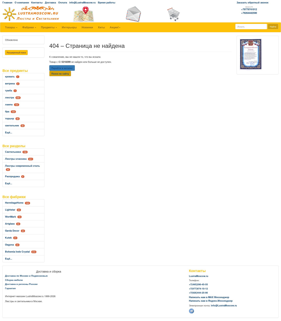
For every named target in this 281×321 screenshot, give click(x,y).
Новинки (87, 27)
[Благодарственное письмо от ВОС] (250, 54)
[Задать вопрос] (140, 14)
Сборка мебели (14, 279)
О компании (22, 2)
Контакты (37, 2)
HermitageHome (17, 202)
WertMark (12, 216)
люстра (12, 97)
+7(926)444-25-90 (198, 292)
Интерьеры (69, 27)
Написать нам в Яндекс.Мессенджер (211, 300)
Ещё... (8, 132)
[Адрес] (94, 14)
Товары (10, 27)
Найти (273, 26)
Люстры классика (18, 158)
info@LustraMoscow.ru (82, 2)
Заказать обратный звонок (252, 2)
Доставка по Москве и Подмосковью (26, 275)
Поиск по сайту (60, 73)
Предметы (48, 27)
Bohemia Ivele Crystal (20, 251)
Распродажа (14, 176)
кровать (11, 76)
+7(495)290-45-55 (198, 284)
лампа (11, 104)
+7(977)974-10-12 (198, 288)
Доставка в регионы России (21, 284)
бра (10, 111)
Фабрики (28, 27)
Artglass (12, 223)
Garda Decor (14, 230)
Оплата (62, 2)
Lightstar (12, 209)
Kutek (10, 237)
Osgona (11, 244)
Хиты (101, 27)
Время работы (106, 2)
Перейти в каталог (62, 68)
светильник (14, 125)
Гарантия (10, 288)
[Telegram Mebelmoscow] (191, 310)
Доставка (50, 2)
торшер (12, 118)
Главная (7, 2)
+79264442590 (249, 13)
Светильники (16, 152)
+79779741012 (249, 9)
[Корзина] (187, 14)
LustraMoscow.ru (198, 276)
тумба (10, 90)
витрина (11, 83)
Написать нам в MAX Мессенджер (209, 297)
